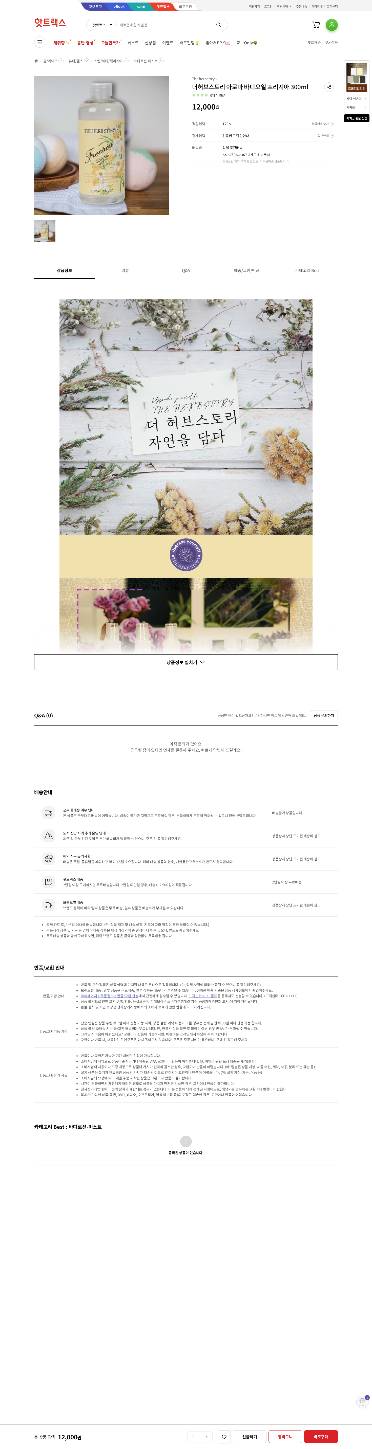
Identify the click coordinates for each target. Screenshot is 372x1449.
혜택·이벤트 (353, 98)
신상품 (150, 43)
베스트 (133, 43)
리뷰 (125, 270)
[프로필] (332, 25)
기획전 (350, 107)
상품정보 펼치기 (182, 662)
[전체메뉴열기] (39, 42)
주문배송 (301, 6)
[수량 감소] (193, 1436)
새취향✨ (61, 43)
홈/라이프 (50, 60)
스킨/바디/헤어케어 (108, 60)
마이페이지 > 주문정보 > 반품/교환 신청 (109, 995)
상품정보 (64, 270)
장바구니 (285, 1437)
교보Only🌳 (247, 43)
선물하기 (249, 1437)
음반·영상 (85, 43)
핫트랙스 (99, 24)
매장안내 (317, 6)
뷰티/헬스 (76, 60)
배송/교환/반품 (247, 270)
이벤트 (168, 43)
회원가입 (254, 6)
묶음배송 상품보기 (274, 161)
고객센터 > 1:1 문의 (203, 995)
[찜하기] (224, 1436)
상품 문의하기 (324, 715)
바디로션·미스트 (146, 60)
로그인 (268, 6)
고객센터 (332, 6)
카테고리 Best (307, 270)
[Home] (36, 61)
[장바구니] (316, 24)
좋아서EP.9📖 (218, 43)
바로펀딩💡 (189, 43)
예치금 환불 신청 (356, 118)
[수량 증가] (206, 1436)
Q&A (186, 270)
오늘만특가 (110, 43)
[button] (329, 87)
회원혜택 (282, 6)
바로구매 (321, 1437)
